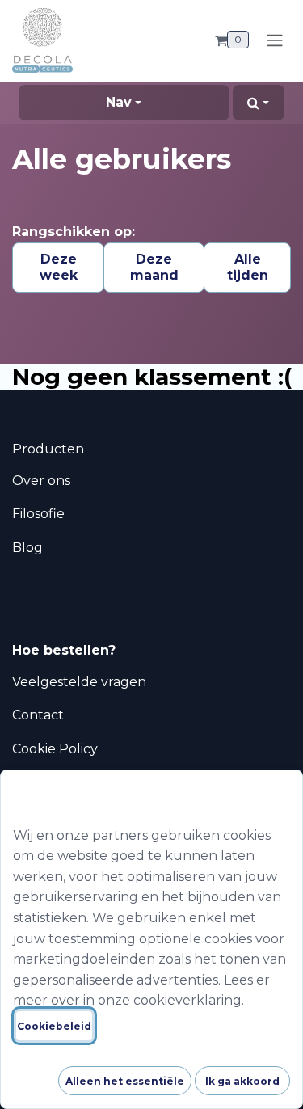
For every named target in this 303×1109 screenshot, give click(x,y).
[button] (258, 102)
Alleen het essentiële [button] (124, 1081)
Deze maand (154, 267)
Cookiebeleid (54, 1026)
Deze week (59, 267)
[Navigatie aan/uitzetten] (275, 40)
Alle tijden (247, 267)
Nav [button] (119, 102)
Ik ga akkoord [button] (242, 1081)
